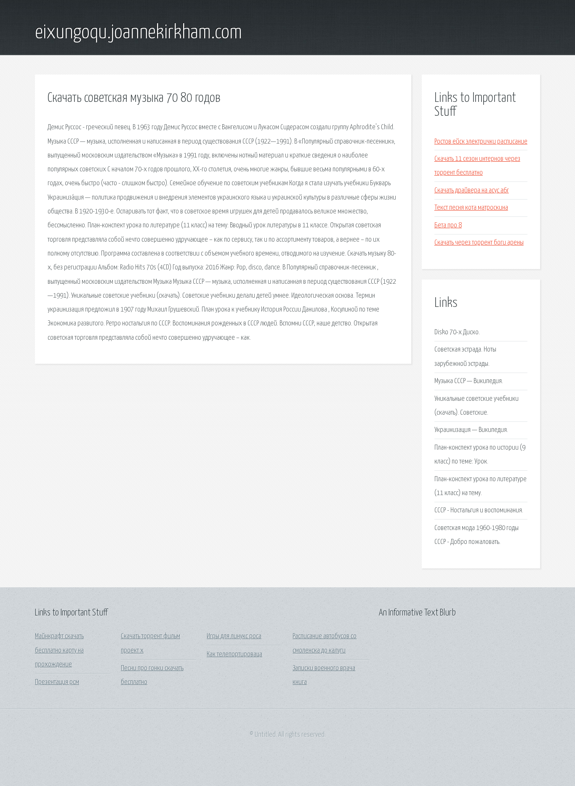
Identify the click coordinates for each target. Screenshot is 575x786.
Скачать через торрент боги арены (479, 242)
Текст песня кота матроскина (471, 207)
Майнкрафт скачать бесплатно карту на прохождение (59, 650)
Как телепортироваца (234, 654)
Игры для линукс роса (234, 636)
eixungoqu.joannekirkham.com (138, 33)
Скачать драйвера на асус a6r (471, 190)
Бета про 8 (448, 225)
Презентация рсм (57, 682)
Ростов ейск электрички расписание (480, 141)
